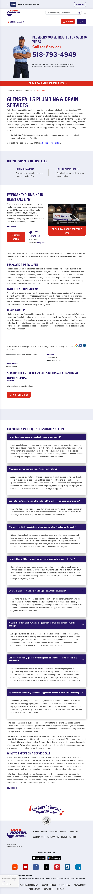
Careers (72, 836)
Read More (11, 226)
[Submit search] (80, 12)
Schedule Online (15, 236)
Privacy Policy (80, 884)
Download (80, 4)
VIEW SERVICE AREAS (19, 395)
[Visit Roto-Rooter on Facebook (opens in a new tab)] (80, 345)
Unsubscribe (64, 884)
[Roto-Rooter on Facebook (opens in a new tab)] (36, 867)
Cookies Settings (49, 884)
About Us (74, 831)
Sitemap (64, 836)
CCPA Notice (48, 888)
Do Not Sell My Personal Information (22, 884)
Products (64, 831)
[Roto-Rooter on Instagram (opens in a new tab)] (67, 867)
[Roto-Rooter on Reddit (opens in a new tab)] (15, 867)
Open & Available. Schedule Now (46, 83)
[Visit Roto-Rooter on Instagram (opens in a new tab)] (84, 345)
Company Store (39, 836)
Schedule (69, 21)
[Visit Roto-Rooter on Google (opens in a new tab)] (76, 345)
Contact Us (53, 831)
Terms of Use (34, 888)
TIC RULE (60, 888)
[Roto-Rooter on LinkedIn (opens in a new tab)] (78, 867)
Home (9, 90)
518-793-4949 (54, 54)
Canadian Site (53, 836)
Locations (19, 90)
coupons (41, 242)
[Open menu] (85, 13)
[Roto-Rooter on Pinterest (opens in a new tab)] (57, 867)
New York (29, 90)
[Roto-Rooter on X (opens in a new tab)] (46, 867)
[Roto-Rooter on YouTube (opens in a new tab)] (25, 867)
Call (82, 21)
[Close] (14, 879)
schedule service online (50, 142)
